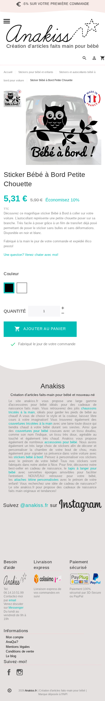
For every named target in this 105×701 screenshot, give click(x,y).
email (12, 600)
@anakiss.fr (34, 505)
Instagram (19, 672)
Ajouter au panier (40, 329)
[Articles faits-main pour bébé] (52, 30)
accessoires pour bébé (60, 442)
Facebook (9, 672)
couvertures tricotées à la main (30, 423)
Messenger (16, 607)
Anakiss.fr (31, 690)
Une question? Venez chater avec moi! (31, 255)
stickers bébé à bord (28, 457)
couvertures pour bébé (31, 431)
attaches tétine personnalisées (36, 479)
